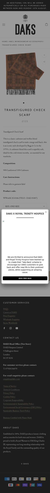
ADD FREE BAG (25, 278)
